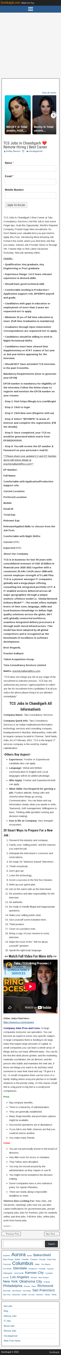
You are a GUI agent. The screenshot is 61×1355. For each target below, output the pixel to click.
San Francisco (43, 1290)
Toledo (54, 1295)
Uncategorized (35, 151)
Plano (34, 1286)
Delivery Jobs (10, 1316)
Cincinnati (7, 1264)
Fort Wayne (45, 1264)
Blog (6, 1311)
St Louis (31, 1295)
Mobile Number (14, 189)
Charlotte (33, 1259)
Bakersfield (42, 1255)
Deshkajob (54, 1352)
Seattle (24, 1295)
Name (9, 163)
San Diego (27, 1291)
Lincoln (6, 1277)
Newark (34, 1277)
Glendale (20, 1268)
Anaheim (6, 1255)
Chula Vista (51, 1259)
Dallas (37, 1264)
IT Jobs (7, 1321)
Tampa (47, 1295)
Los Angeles (19, 1277)
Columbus (22, 1263)
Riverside (7, 1291)
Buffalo (17, 1259)
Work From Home (12, 1341)
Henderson (32, 1269)
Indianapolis (7, 1273)
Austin (29, 1255)
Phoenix (27, 1286)
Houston (50, 1269)
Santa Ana (16, 1295)
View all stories (49, 93)
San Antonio (16, 1291)
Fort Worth (7, 1269)
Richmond (45, 1286)
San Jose (7, 1295)
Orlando (47, 1282)
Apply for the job (16, 205)
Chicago (42, 1259)
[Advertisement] (30, 45)
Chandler (25, 1259)
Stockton (39, 1295)
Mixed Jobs (9, 1326)
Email (9, 176)
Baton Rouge (8, 1259)
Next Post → (52, 1234)
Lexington (49, 1273)
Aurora (18, 1254)
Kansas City (34, 1272)
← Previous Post (11, 1234)
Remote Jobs (10, 1331)
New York (10, 1281)
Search (51, 1244)
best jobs (8, 1306)
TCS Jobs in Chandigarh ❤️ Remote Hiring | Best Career (25, 145)
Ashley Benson (13, 151)
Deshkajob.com (10, 3)
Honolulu (42, 1269)
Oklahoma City (30, 1281)
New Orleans (43, 1277)
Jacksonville (19, 1273)
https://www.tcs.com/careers (18, 1022)
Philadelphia (12, 1286)
